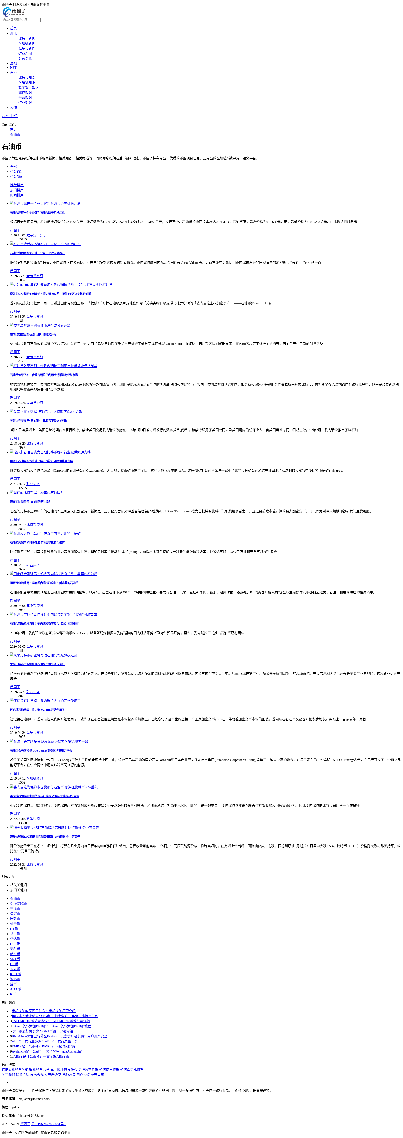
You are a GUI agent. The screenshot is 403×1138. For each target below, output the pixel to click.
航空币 (15, 954)
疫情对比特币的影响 (17, 1070)
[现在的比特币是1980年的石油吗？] (37, 493)
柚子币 (15, 923)
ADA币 (15, 989)
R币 (13, 994)
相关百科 (17, 171)
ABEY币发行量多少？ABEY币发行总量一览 (45, 1041)
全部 (13, 166)
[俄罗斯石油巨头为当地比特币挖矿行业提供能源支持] (50, 452)
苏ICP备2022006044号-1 (48, 1124)
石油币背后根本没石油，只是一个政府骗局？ (37, 253)
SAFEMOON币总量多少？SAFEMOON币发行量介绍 (51, 1021)
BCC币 (15, 944)
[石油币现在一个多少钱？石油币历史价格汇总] (45, 203)
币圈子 (15, 230)
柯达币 (15, 939)
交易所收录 (52, 1075)
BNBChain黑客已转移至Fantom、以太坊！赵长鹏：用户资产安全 (59, 1036)
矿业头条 (33, 484)
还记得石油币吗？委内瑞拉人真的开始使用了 (37, 709)
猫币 (13, 984)
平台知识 (25, 97)
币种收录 (69, 1075)
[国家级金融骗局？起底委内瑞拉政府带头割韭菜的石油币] (53, 574)
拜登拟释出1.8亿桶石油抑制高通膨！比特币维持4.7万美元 (45, 836)
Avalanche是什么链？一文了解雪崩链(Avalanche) (47, 1051)
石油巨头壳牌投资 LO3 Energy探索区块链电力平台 (41, 750)
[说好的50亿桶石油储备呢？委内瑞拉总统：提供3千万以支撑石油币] (61, 285)
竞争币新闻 (26, 48)
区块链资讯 (34, 778)
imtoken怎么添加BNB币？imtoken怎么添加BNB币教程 (51, 1026)
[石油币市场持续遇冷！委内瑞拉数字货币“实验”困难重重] (53, 614)
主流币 (15, 908)
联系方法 (22, 1075)
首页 (13, 28)
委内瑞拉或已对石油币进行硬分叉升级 (33, 334)
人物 (13, 107)
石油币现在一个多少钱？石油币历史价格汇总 (37, 212)
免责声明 (97, 1075)
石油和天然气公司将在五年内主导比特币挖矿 (37, 542)
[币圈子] (14, 15)
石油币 (15, 134)
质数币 (15, 918)
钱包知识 (25, 92)
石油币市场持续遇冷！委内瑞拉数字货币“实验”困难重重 (44, 623)
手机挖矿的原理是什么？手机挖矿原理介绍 (44, 1011)
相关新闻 (17, 177)
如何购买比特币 (132, 1070)
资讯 (13, 33)
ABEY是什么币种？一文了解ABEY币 (41, 1056)
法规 (13, 63)
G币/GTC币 (18, 903)
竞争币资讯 (34, 276)
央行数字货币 (88, 1070)
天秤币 (15, 949)
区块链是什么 (67, 1070)
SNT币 (15, 959)
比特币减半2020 (44, 1070)
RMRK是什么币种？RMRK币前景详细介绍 (44, 1046)
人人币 (15, 969)
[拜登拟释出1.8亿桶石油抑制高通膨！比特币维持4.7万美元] (54, 828)
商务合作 (37, 1075)
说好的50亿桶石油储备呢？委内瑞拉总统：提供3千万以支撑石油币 (50, 293)
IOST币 (15, 974)
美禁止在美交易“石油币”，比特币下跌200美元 (38, 420)
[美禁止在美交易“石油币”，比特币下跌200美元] (46, 411)
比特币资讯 (34, 443)
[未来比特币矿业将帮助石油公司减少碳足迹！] (45, 655)
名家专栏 (25, 58)
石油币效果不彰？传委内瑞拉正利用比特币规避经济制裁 (44, 375)
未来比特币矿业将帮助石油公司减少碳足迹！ (37, 664)
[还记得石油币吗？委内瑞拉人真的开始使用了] (45, 701)
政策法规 (33, 819)
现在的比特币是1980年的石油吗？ (30, 501)
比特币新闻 (26, 38)
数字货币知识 (28, 87)
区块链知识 (26, 82)
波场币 (15, 979)
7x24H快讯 (10, 116)
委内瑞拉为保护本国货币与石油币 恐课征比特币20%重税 (44, 796)
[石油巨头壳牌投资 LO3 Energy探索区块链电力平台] (49, 741)
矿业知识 (25, 102)
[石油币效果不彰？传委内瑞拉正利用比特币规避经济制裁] (53, 366)
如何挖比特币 (109, 1070)
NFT (13, 67)
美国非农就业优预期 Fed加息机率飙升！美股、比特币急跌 (55, 1016)
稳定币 (15, 913)
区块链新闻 (26, 43)
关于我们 (8, 1075)
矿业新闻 (25, 53)
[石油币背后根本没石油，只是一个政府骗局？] (45, 244)
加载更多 (8, 876)
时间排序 (17, 195)
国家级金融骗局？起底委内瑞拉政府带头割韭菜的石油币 (44, 583)
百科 (13, 72)
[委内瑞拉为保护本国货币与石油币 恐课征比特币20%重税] (54, 787)
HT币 (14, 929)
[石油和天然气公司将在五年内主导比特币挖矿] (45, 533)
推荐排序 (17, 185)
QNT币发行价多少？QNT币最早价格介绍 (42, 1031)
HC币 (14, 964)
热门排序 (17, 190)
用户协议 (83, 1075)
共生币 (15, 934)
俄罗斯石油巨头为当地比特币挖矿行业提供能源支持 (41, 461)
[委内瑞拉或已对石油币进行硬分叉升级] (40, 325)
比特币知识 (26, 77)
